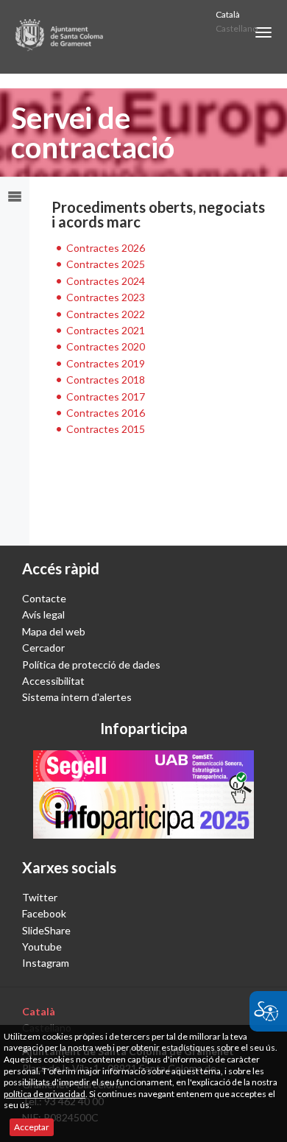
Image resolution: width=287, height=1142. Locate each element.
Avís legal (43, 614)
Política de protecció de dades (91, 664)
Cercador (43, 647)
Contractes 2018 (105, 379)
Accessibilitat (53, 680)
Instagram (45, 962)
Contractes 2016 (105, 412)
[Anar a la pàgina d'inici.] (60, 37)
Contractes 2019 (105, 363)
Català (228, 14)
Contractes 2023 (105, 297)
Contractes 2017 (105, 396)
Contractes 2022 (105, 314)
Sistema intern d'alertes (77, 697)
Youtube (42, 946)
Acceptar (31, 1126)
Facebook (44, 913)
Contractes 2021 (105, 330)
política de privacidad (44, 1093)
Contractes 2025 (105, 264)
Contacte (44, 598)
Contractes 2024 (105, 281)
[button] (263, 32)
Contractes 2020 (105, 346)
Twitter (39, 897)
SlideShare (46, 930)
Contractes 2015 (105, 429)
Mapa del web (53, 631)
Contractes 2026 (105, 248)
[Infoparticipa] (143, 794)
